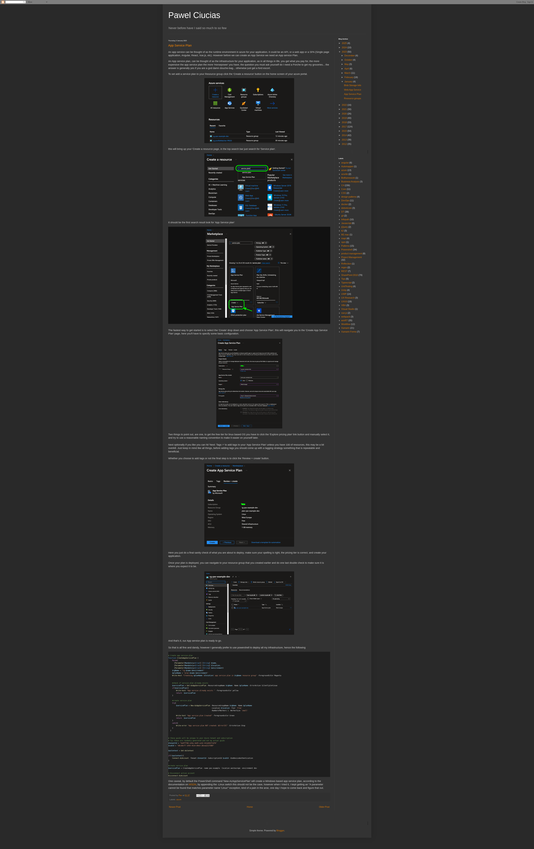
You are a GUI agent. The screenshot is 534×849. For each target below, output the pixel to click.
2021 (344, 109)
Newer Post (175, 807)
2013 (344, 140)
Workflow (345, 324)
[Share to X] (203, 795)
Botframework (348, 178)
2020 (344, 114)
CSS (343, 193)
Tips (343, 279)
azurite (344, 174)
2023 (344, 52)
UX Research (348, 298)
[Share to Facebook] (205, 795)
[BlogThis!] (200, 795)
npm (343, 242)
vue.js (344, 313)
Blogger (280, 830)
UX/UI (344, 301)
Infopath (345, 219)
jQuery (344, 227)
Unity (343, 290)
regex (344, 267)
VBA (343, 305)
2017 (344, 126)
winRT (344, 320)
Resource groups (352, 98)
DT (342, 212)
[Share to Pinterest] (208, 795)
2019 (344, 118)
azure (178, 799)
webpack (345, 317)
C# (342, 185)
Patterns (345, 246)
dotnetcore (346, 208)
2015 (344, 131)
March (347, 73)
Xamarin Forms (348, 332)
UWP (344, 294)
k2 (342, 231)
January (348, 81)
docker (344, 204)
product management (351, 253)
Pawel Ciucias (194, 15)
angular (345, 163)
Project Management (351, 257)
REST (344, 271)
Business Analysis (350, 181)
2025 (344, 43)
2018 (344, 122)
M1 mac (345, 234)
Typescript (346, 282)
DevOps (345, 200)
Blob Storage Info (352, 85)
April (347, 68)
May (346, 64)
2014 (344, 135)
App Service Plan (352, 94)
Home (250, 807)
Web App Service (352, 90)
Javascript (346, 223)
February (349, 77)
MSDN (192, 784)
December (349, 55)
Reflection (346, 264)
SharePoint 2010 (349, 275)
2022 (344, 105)
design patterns (348, 197)
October (348, 60)
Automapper (347, 166)
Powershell (346, 249)
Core (343, 189)
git (342, 216)
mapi (343, 238)
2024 (344, 47)
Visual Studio (347, 309)
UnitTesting (346, 286)
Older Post (324, 807)
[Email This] (197, 795)
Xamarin (345, 328)
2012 (344, 144)
